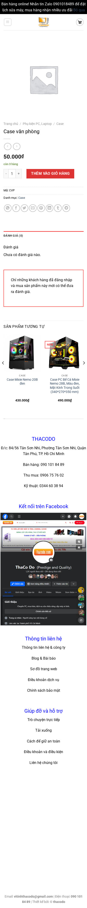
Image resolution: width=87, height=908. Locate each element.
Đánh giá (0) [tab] (13, 235)
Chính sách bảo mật (43, 690)
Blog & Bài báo (44, 658)
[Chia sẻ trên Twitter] (24, 208)
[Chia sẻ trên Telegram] (66, 208)
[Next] (83, 372)
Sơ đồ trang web (43, 669)
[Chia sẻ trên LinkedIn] (49, 208)
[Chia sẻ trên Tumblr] (58, 208)
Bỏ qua (79, 10)
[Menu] (8, 22)
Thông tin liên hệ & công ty (43, 647)
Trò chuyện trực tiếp (43, 720)
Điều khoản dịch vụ (43, 680)
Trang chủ (10, 124)
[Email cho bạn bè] (33, 208)
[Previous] (3, 372)
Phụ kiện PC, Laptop (37, 124)
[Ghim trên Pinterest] (41, 208)
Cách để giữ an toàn (43, 741)
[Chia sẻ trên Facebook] (16, 208)
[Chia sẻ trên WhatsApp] (8, 208)
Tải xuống (43, 730)
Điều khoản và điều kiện (43, 752)
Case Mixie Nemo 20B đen (22, 382)
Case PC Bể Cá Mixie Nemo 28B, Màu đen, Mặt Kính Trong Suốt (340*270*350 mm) (65, 386)
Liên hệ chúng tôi (43, 762)
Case (60, 124)
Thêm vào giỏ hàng (50, 173)
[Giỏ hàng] (80, 22)
